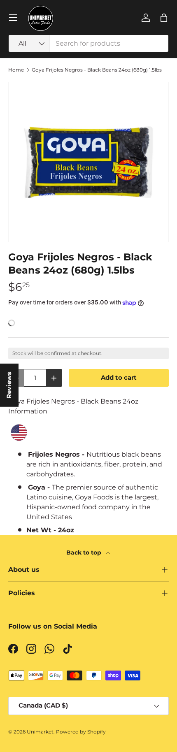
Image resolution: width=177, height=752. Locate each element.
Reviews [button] (9, 385)
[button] (164, 18)
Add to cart (119, 377)
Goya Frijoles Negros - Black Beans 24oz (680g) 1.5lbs (97, 69)
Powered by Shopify (81, 732)
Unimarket (40, 732)
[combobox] (88, 43)
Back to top (84, 552)
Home (16, 69)
